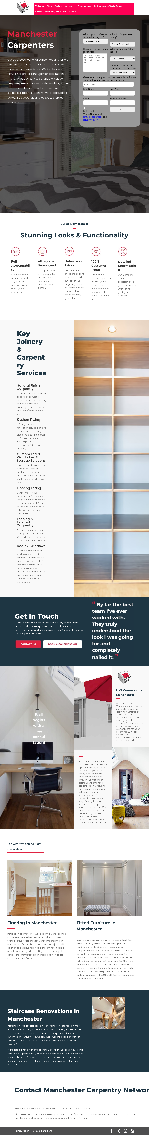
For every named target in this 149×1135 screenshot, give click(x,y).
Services (68, 6)
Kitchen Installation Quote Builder (50, 11)
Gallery (58, 6)
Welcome (39, 6)
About (49, 6)
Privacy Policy (22, 1130)
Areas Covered (84, 6)
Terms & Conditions (42, 1130)
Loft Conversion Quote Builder (108, 6)
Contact (72, 11)
